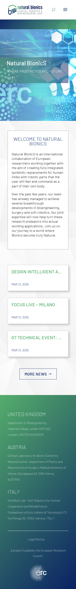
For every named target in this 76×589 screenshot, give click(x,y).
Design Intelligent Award (38, 271)
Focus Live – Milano (33, 304)
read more (61, 284)
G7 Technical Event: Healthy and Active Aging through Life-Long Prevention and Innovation (38, 337)
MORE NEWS (36, 374)
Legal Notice (36, 539)
